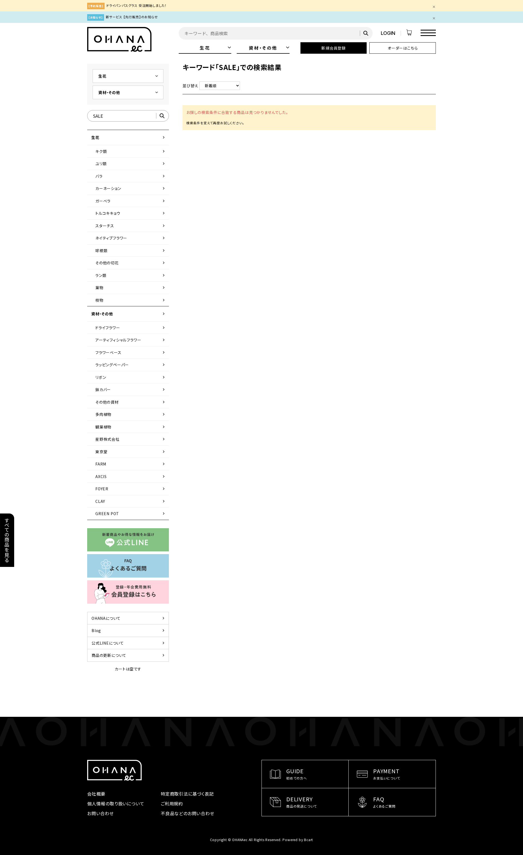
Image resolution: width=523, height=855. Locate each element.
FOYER (130, 489)
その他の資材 (130, 402)
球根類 (130, 250)
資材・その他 (269, 48)
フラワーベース (130, 352)
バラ (130, 176)
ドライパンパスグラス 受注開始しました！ (136, 5)
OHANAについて (129, 618)
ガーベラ (130, 201)
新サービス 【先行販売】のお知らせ (132, 16)
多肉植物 (130, 414)
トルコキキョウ (130, 213)
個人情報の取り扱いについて (115, 803)
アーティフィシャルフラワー (130, 340)
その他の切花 (130, 263)
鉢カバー (130, 389)
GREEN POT (130, 513)
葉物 (130, 288)
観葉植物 (130, 427)
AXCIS (130, 476)
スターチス (130, 226)
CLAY (130, 501)
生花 (215, 48)
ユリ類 (130, 164)
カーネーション (130, 188)
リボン (130, 377)
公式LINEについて (129, 643)
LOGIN (388, 33)
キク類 (130, 151)
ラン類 (130, 275)
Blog (129, 630)
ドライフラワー (130, 328)
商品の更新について (129, 655)
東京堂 (130, 452)
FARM (130, 464)
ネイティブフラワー (130, 238)
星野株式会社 (130, 439)
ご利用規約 (172, 803)
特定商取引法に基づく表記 (187, 793)
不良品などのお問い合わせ (187, 813)
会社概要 (96, 793)
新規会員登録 (333, 48)
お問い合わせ (100, 813)
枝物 (130, 300)
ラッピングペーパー (130, 365)
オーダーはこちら (403, 48)
